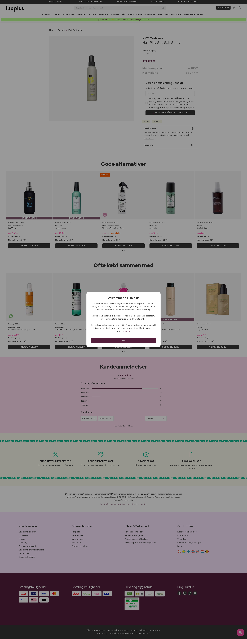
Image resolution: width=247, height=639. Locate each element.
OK (123, 340)
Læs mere (126, 331)
